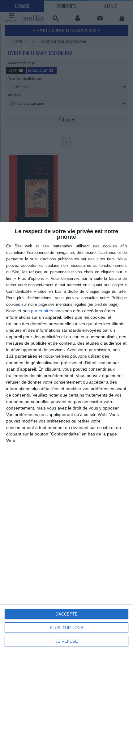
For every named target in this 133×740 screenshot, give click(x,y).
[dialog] (66, 481)
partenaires (42, 311)
